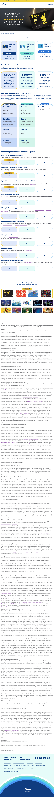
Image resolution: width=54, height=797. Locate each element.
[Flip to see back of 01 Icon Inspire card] (8, 293)
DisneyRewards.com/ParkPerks (7, 606)
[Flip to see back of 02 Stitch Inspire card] (21, 293)
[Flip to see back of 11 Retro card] (16, 303)
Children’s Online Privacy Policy (21, 765)
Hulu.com (12, 389)
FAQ (21, 757)
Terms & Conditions (25, 759)
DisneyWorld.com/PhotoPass (6, 593)
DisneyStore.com (28, 250)
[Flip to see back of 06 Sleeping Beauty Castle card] (6, 303)
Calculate (3, 95)
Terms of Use (30, 763)
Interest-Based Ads (8, 768)
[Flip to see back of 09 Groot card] (16, 310)
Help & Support (8, 759)
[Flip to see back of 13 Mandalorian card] (48, 310)
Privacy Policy (7, 765)
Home (2, 33)
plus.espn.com (18, 389)
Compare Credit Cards (10, 757)
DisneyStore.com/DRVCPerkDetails (11, 730)
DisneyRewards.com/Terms (35, 383)
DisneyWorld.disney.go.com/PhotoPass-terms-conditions (11, 603)
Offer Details (9, 56)
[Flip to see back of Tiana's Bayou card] (27, 310)
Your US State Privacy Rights (38, 765)
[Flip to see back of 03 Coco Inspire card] (46, 293)
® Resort (39, 210)
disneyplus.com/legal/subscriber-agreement (26, 531)
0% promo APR (4, 196)
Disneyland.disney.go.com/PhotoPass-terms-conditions (32, 602)
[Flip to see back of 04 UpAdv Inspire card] (33, 293)
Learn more (32, 184)
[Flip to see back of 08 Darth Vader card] (37, 303)
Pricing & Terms (8, 58)
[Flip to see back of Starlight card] (37, 310)
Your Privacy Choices (21, 768)
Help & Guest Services (19, 763)
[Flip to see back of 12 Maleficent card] (48, 303)
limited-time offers (29, 262)
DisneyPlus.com (8, 389)
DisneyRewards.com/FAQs (24, 413)
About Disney (7, 763)
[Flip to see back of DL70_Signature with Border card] (27, 303)
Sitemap (31, 768)
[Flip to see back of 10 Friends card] (6, 310)
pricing (14, 552)
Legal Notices (38, 763)
